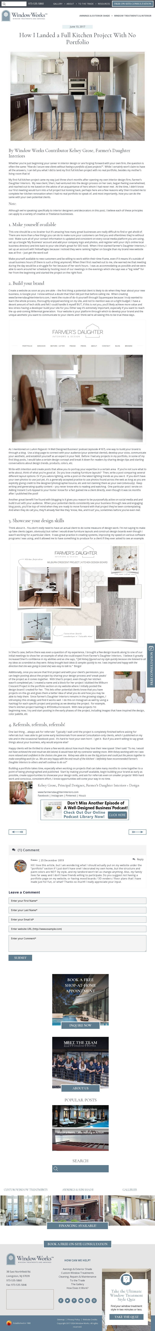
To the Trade (77, 1280)
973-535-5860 (36, 3)
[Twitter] (67, 1300)
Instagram (57, 795)
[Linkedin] (87, 1300)
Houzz (82, 795)
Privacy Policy (74, 1319)
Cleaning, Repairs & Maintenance (77, 1276)
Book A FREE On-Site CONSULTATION (77, 1244)
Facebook (43, 795)
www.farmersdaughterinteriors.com (29, 297)
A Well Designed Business (63, 449)
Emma (34, 860)
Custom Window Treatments (77, 1273)
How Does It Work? (77, 1288)
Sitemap (61, 1319)
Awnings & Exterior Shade (77, 1269)
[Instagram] (94, 1300)
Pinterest (71, 795)
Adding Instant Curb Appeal (24, 490)
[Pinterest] (74, 1300)
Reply (139, 859)
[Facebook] (60, 1300)
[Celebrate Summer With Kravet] (137, 832)
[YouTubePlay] (80, 1300)
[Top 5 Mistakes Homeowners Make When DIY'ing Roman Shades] (17, 832)
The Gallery (77, 1284)
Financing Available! (77, 1226)
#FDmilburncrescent (58, 707)
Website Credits (90, 1319)
